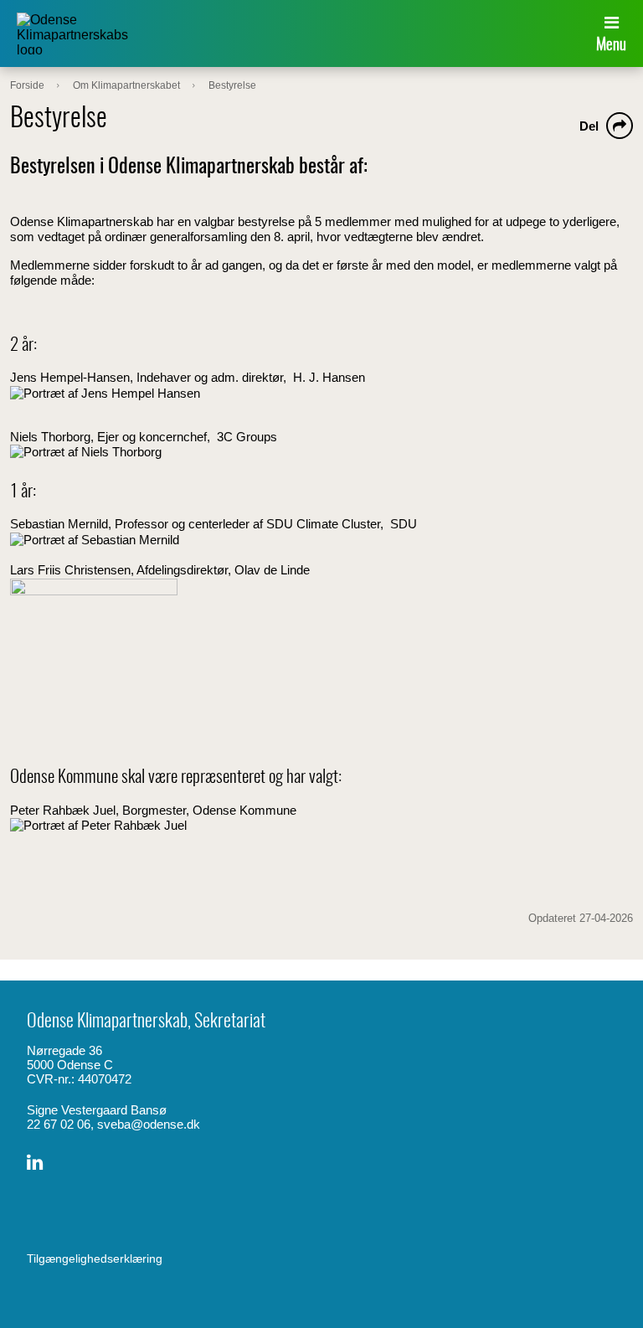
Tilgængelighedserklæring (94, 1258)
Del (589, 126)
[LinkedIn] (35, 1162)
